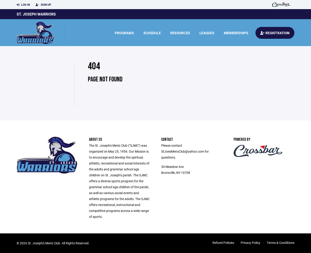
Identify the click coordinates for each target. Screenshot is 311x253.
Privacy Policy (250, 242)
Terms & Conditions (280, 242)
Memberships (236, 33)
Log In (25, 4)
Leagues (206, 33)
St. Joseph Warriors (36, 14)
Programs (124, 33)
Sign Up (45, 4)
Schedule (152, 33)
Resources (180, 33)
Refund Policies (223, 242)
